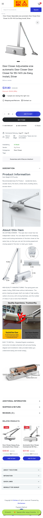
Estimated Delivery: (12, 133)
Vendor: (4, 147)
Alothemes (21, 503)
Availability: (6, 144)
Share (38, 126)
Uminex (15, 500)
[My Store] (21, 4)
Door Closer (18, 150)
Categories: (6, 150)
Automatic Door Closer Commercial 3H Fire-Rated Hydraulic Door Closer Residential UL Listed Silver (31, 446)
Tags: (4, 153)
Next (39, 442)
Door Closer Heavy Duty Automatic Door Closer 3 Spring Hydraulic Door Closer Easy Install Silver (11, 446)
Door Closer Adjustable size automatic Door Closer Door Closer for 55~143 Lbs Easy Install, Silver (17, 71)
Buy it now (21, 120)
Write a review (7, 80)
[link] (18, 427)
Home (3, 13)
